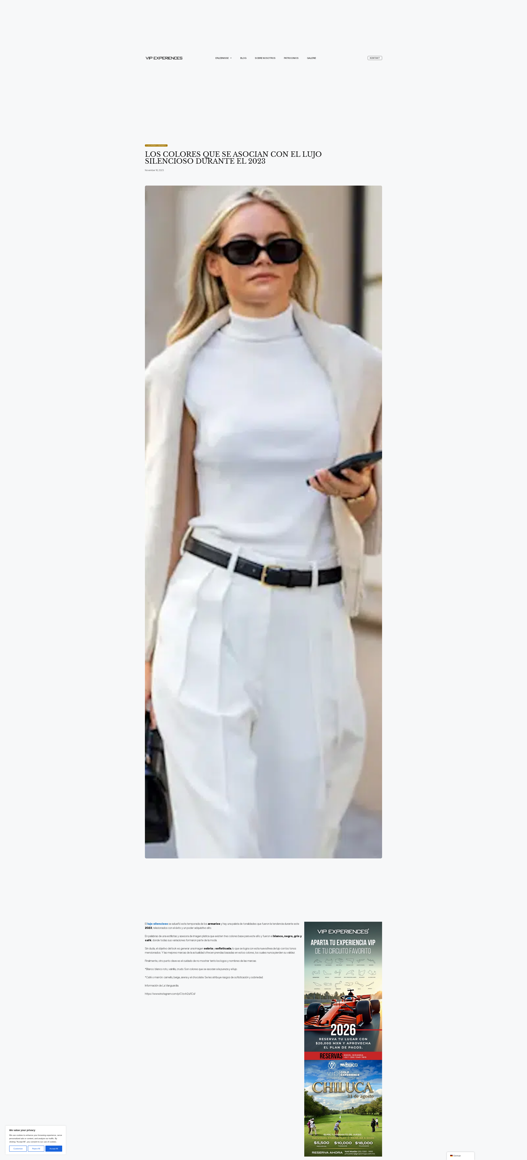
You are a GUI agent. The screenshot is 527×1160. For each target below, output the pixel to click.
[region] (35, 1140)
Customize (18, 1149)
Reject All (36, 1149)
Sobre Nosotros (265, 58)
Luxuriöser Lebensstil (156, 145)
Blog (243, 58)
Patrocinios (291, 58)
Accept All (54, 1149)
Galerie (311, 58)
